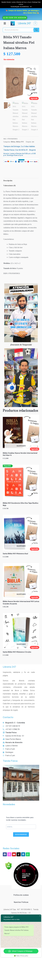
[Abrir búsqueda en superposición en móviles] (21, 30)
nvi (33, 142)
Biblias (13, 142)
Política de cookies (21, 895)
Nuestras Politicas (21, 902)
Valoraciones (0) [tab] (9, 185)
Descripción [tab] (7, 180)
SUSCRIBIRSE (21, 834)
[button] (5, 23)
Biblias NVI (20, 142)
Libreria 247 (24, 23)
